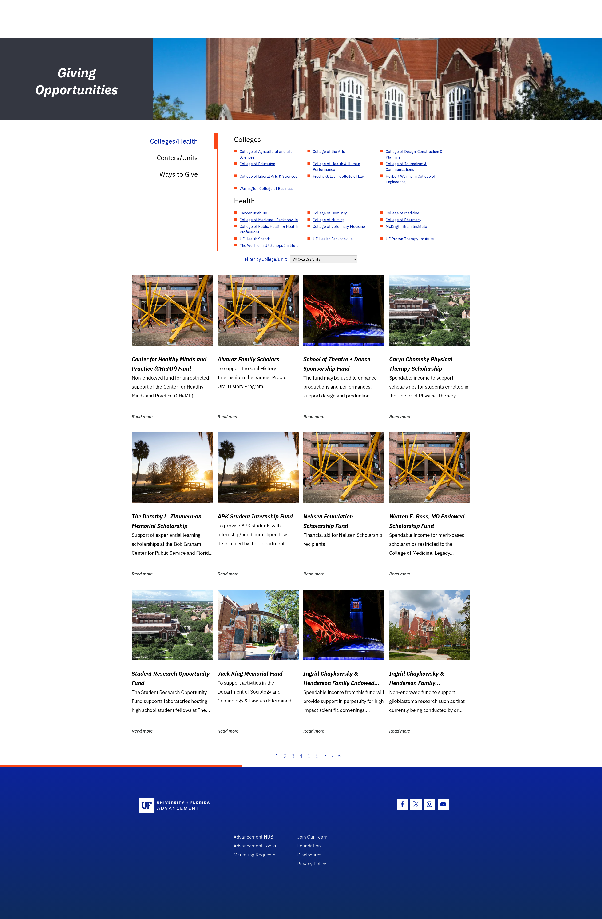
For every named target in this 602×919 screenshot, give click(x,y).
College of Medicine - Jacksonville (269, 219)
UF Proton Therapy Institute (410, 239)
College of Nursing (329, 219)
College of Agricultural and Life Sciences (266, 154)
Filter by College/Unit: (266, 259)
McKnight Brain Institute (406, 226)
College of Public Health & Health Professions (269, 229)
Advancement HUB (253, 837)
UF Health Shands (255, 239)
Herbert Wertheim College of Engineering (410, 179)
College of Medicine (402, 213)
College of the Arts (329, 151)
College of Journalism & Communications (406, 166)
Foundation (309, 846)
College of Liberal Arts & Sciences (268, 176)
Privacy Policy (311, 863)
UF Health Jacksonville (333, 239)
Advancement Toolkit (256, 846)
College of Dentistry (330, 213)
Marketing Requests (254, 854)
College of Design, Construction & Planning (414, 154)
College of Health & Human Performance (336, 166)
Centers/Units (177, 157)
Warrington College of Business (266, 188)
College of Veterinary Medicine (339, 226)
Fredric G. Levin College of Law (339, 176)
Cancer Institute (253, 213)
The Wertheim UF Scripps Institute (269, 245)
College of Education (257, 163)
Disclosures (309, 854)
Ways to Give (178, 174)
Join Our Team (312, 837)
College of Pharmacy (403, 219)
